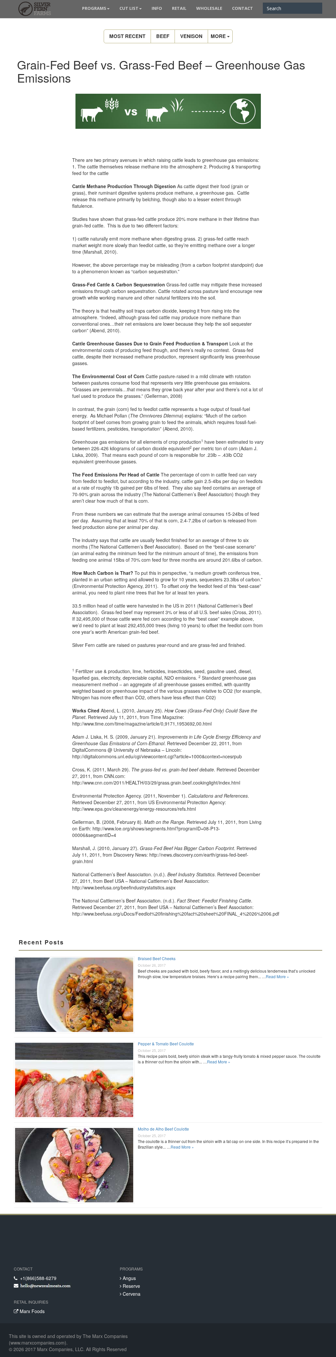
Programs (94, 8)
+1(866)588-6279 (36, 1278)
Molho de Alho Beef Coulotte (163, 1129)
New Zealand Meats (33, 10)
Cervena (130, 1293)
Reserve (130, 1286)
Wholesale (209, 8)
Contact (242, 8)
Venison (191, 36)
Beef (162, 36)
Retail (179, 8)
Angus (128, 1278)
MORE (219, 36)
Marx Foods (31, 1311)
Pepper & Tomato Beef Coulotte (166, 1043)
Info (157, 8)
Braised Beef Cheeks (157, 958)
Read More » (277, 976)
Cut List (128, 8)
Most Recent (127, 36)
